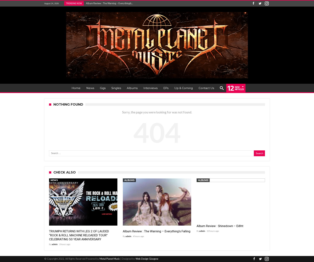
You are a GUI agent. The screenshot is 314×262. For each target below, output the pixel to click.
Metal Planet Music (110, 258)
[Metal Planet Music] (157, 12)
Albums (129, 180)
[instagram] (267, 4)
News (54, 180)
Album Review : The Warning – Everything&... (108, 3)
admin (55, 244)
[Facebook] (253, 4)
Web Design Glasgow (147, 258)
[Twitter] (260, 4)
